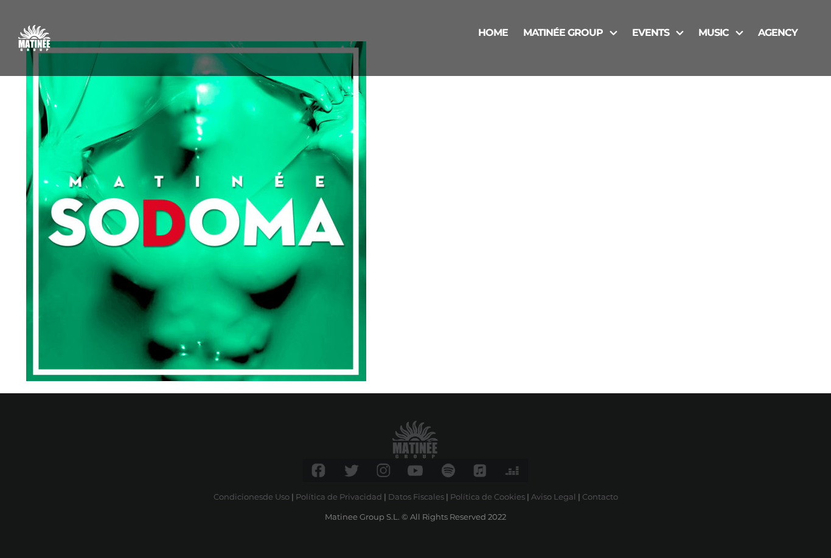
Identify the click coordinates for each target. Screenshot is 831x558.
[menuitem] (493, 31)
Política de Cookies (487, 496)
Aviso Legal (553, 496)
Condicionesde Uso (252, 496)
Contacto (600, 496)
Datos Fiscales (416, 496)
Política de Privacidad (339, 496)
